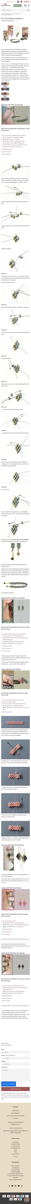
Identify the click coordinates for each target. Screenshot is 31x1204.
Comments (4, 1067)
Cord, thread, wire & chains (15, 1174)
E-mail (8, 1055)
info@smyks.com (15, 1124)
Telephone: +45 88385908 (15, 1122)
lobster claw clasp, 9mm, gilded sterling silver (15, 145)
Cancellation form (15, 1148)
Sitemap (15, 1156)
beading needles (7, 149)
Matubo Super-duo (6, 64)
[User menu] (21, 2)
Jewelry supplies (15, 1172)
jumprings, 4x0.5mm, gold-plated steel (14, 141)
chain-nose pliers (6, 152)
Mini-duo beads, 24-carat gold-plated (13, 137)
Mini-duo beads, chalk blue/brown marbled (14, 135)
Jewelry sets (15, 1168)
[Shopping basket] (25, 5)
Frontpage (15, 1142)
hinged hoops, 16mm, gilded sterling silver (18, 925)
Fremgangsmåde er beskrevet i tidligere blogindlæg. (15, 939)
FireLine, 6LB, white (15, 707)
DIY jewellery (17, 5)
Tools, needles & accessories (15, 1175)
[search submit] (28, 10)
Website (3, 1061)
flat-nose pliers (6, 154)
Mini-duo (8, 67)
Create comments (15, 1089)
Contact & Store (15, 1144)
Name (3, 1049)
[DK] (24, 1)
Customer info (15, 1146)
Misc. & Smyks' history (15, 1179)
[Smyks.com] (6, 5)
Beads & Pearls (15, 1170)
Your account (15, 1154)
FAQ (15, 1152)
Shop (15, 1150)
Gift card (15, 1177)
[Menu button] (28, 5)
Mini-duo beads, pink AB (9, 702)
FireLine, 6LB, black (14, 139)
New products (15, 1166)
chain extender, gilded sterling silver (12, 147)
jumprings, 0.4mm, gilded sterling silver (14, 143)
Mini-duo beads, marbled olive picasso (13, 700)
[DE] (26, 1)
